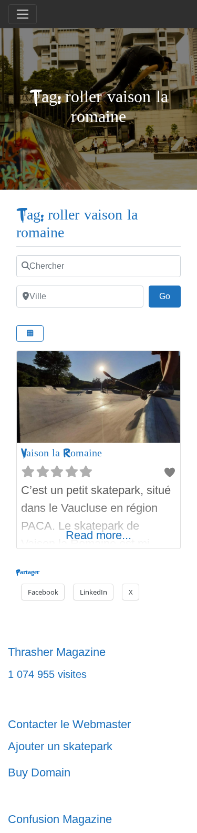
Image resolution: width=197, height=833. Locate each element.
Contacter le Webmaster (69, 724)
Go (170, 296)
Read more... (98, 535)
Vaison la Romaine (61, 452)
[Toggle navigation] (22, 14)
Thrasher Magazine (57, 652)
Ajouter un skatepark (60, 746)
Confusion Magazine (60, 819)
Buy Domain (39, 772)
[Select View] (30, 333)
